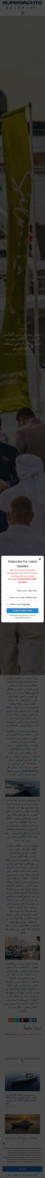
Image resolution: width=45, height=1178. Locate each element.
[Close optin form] (40, 559)
